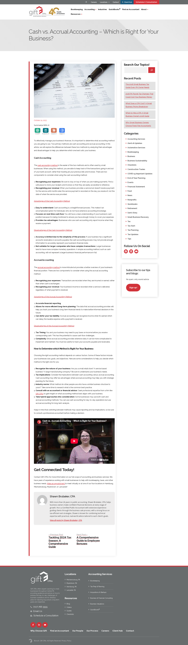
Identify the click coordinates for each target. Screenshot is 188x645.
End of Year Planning (136, 178)
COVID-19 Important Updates (140, 174)
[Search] (151, 70)
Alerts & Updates (135, 143)
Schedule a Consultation (46, 615)
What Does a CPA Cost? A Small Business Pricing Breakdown (139, 105)
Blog (68, 604)
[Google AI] (62, 130)
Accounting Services (136, 139)
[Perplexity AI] (46, 130)
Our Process (92, 631)
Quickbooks (132, 204)
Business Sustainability (137, 161)
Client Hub (128, 2)
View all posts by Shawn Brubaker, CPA (66, 520)
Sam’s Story (132, 213)
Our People (77, 631)
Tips (129, 239)
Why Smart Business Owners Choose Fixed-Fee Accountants (138, 124)
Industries (102, 9)
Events (130, 182)
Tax (129, 221)
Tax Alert (131, 226)
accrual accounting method (49, 267)
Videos (69, 607)
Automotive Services (136, 148)
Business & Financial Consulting (101, 598)
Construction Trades (136, 169)
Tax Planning (133, 230)
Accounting (89, 9)
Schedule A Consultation (146, 2)
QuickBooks (114, 9)
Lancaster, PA (71, 590)
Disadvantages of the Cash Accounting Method (53, 230)
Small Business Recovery (138, 217)
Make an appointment (56, 483)
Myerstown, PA (72, 583)
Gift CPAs (39, 394)
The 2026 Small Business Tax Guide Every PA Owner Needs (137, 86)
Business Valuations (97, 604)
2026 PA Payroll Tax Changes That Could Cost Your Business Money (139, 95)
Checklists (132, 165)
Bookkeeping (77, 9)
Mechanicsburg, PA (73, 580)
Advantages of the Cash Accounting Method (52, 201)
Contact (116, 2)
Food (130, 191)
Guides (69, 611)
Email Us (37, 611)
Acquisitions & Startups (98, 592)
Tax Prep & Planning (97, 586)
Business (131, 156)
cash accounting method (48, 165)
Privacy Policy (66, 641)
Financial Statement (136, 187)
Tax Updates (133, 234)
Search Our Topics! (136, 64)
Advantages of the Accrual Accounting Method (53, 297)
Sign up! (133, 287)
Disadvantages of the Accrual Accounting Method (54, 326)
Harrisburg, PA (71, 587)
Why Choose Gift (38, 631)
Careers (94, 2)
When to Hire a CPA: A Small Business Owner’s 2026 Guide (137, 114)
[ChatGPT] (37, 130)
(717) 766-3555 (40, 607)
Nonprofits (132, 200)
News (130, 195)
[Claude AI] (54, 130)
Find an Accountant (130, 9)
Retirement (132, 208)
